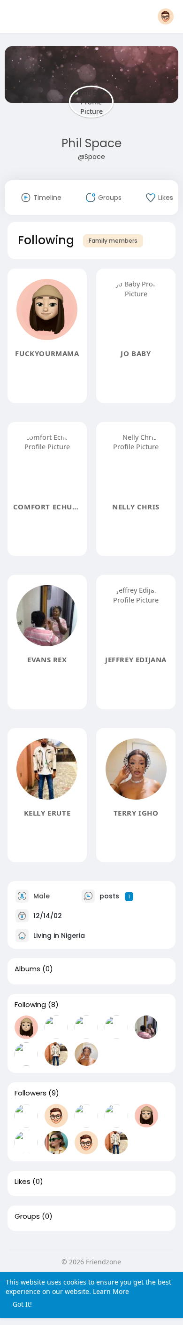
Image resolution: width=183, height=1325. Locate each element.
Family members (113, 241)
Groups (27, 1216)
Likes (22, 1181)
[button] (165, 16)
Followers (30, 1093)
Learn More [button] (111, 1291)
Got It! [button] (22, 1304)
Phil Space (91, 143)
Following (30, 1004)
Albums (27, 969)
